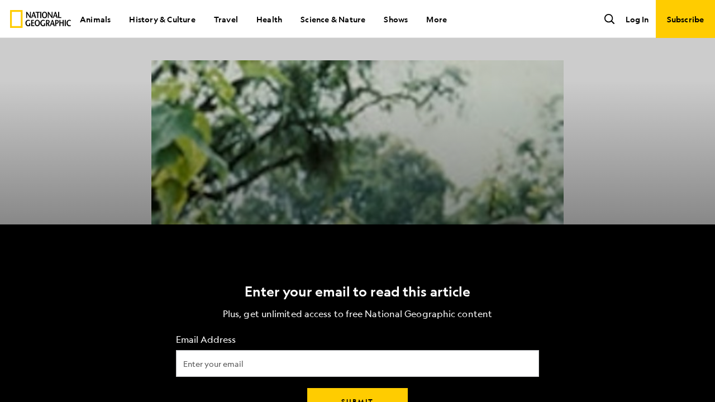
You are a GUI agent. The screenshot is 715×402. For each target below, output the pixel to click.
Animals (95, 19)
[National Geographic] (40, 19)
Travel (226, 19)
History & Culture (162, 19)
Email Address (206, 339)
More (436, 19)
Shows (396, 19)
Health (269, 19)
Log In (637, 19)
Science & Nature (333, 19)
